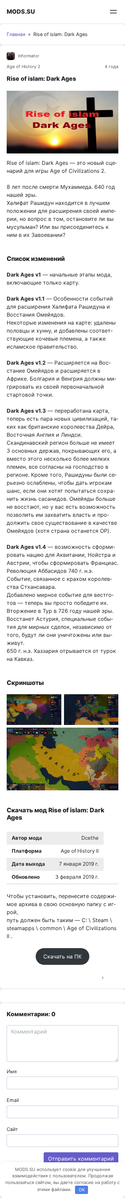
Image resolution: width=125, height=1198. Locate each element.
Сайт (12, 1129)
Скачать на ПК (62, 956)
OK (82, 1189)
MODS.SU (21, 11)
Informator (28, 55)
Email (13, 1100)
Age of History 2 (23, 66)
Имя (12, 1071)
